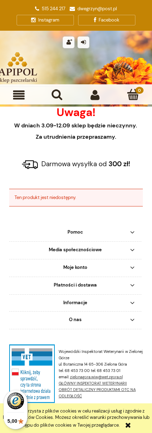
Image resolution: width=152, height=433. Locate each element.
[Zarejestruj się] (69, 42)
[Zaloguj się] (83, 42)
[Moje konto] (95, 95)
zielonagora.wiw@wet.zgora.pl (96, 376)
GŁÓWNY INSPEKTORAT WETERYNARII (93, 383)
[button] (19, 95)
